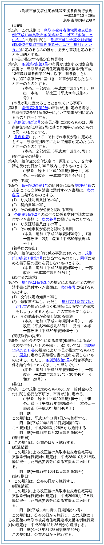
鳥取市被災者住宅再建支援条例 (52, 35)
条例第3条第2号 (27, 122)
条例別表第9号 (58, 360)
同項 (84, 258)
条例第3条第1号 (35, 185)
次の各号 (49, 219)
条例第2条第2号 (35, 108)
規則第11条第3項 (36, 282)
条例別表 (21, 137)
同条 (23, 355)
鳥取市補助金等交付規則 (52, 44)
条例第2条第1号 (35, 64)
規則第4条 (82, 185)
